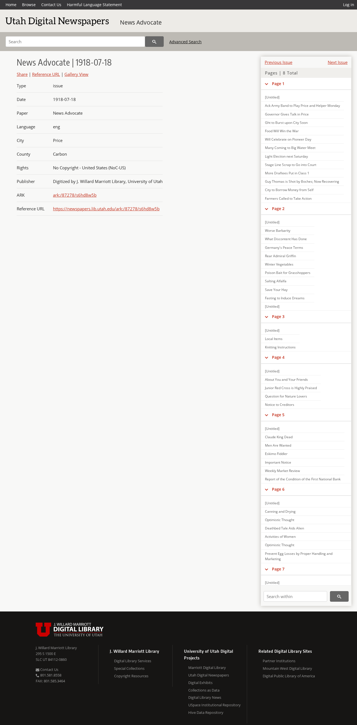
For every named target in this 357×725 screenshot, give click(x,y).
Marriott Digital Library (207, 667)
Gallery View (76, 74)
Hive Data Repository (205, 712)
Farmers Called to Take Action (288, 198)
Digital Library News (204, 697)
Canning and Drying (280, 511)
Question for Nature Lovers (286, 396)
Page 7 (278, 569)
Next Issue (338, 62)
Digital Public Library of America (289, 675)
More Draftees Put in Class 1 (287, 173)
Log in (348, 4)
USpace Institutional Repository (214, 704)
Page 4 (278, 357)
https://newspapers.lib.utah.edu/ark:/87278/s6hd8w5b (106, 208)
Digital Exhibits (200, 682)
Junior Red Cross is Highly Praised (291, 388)
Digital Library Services (132, 660)
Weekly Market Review (282, 470)
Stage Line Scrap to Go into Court (290, 164)
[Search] (154, 41)
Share (22, 74)
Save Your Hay (276, 289)
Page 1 (278, 83)
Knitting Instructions (280, 347)
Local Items (274, 338)
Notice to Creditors (279, 404)
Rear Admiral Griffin (280, 256)
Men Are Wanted (278, 445)
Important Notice (278, 462)
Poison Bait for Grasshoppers (287, 272)
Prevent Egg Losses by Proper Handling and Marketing (298, 556)
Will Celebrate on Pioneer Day (288, 139)
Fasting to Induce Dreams (285, 298)
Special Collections (129, 668)
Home (11, 4)
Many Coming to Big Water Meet (290, 147)
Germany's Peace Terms (284, 247)
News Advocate (141, 22)
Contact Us (51, 4)
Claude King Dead (279, 437)
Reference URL (46, 74)
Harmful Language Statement (94, 4)
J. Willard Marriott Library (56, 647)
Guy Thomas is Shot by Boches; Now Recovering (302, 181)
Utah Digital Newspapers (208, 675)
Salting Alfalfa (275, 281)
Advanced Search (185, 41)
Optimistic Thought (279, 519)
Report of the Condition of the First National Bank (303, 479)
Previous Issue (278, 62)
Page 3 (278, 316)
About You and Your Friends (286, 379)
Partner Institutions (279, 660)
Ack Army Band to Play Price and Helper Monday (302, 105)
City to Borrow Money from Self (289, 189)
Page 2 (278, 208)
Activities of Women (280, 536)
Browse (29, 4)
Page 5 (278, 414)
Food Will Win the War (282, 131)
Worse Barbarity (277, 230)
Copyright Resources (131, 675)
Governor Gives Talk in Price (287, 114)
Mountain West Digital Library (287, 668)
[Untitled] (272, 97)
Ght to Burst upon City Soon (286, 122)
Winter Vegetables (279, 264)
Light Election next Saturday (286, 156)
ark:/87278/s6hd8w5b (75, 195)
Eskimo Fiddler (276, 453)
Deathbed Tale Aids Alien (284, 528)
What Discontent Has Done (286, 239)
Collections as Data (203, 690)
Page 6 (278, 489)
